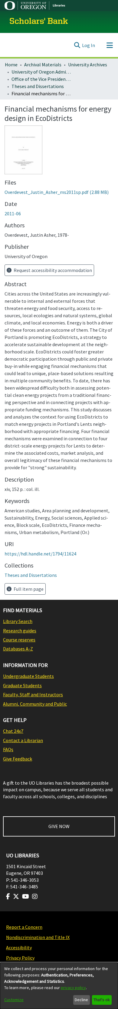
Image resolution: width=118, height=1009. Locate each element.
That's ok (101, 999)
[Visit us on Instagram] (35, 896)
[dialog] (59, 986)
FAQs (8, 749)
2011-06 (13, 213)
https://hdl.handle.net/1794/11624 (40, 554)
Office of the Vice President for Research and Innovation (41, 79)
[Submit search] (77, 45)
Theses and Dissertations (37, 86)
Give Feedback (17, 759)
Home (11, 65)
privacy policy (73, 987)
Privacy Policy (20, 958)
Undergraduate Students (28, 676)
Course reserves (19, 640)
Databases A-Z (18, 649)
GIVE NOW (59, 826)
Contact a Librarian (23, 740)
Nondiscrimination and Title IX (38, 937)
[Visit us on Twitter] (16, 896)
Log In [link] (88, 45)
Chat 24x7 (13, 731)
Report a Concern (24, 927)
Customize (14, 999)
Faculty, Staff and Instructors (33, 694)
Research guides (19, 631)
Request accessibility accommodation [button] (52, 270)
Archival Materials (42, 65)
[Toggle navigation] (109, 45)
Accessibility (19, 947)
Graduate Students (22, 685)
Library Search (17, 621)
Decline (81, 999)
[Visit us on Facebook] (8, 896)
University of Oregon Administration (41, 72)
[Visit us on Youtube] (25, 896)
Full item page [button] (28, 589)
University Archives (87, 65)
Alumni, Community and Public (35, 704)
